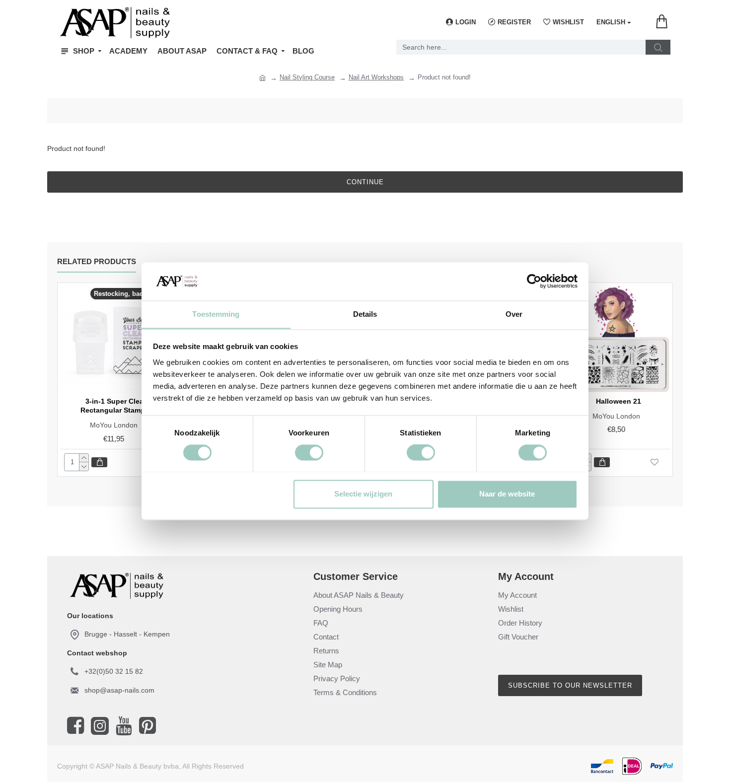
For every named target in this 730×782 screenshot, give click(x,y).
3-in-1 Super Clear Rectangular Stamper (115, 405)
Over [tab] (514, 314)
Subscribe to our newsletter (570, 685)
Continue (365, 182)
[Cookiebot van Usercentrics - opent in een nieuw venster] (534, 281)
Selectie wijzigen (363, 494)
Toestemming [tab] (215, 314)
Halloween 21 (618, 401)
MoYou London (114, 425)
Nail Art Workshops (376, 77)
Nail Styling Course (307, 77)
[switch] (309, 452)
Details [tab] (365, 314)
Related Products (96, 261)
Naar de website (507, 494)
